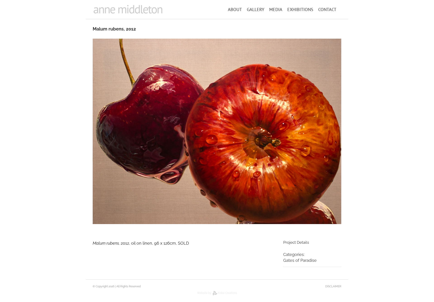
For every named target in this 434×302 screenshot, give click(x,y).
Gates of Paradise (300, 260)
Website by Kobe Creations (217, 293)
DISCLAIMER (333, 286)
